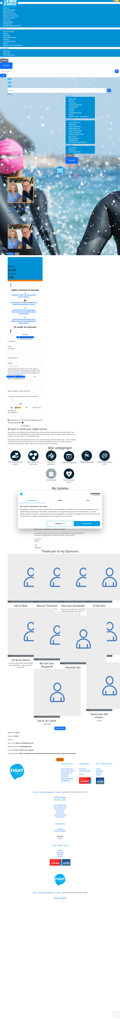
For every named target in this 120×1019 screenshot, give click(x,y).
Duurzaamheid (73, 106)
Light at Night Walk (75, 126)
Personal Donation (26, 337)
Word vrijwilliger (8, 21)
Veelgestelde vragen (9, 41)
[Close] (4, 176)
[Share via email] (9, 212)
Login (3, 76)
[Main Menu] (1, 165)
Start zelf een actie (74, 122)
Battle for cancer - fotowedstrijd (13, 45)
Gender (10, 363)
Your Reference (12, 412)
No (35, 377)
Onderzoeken (4, 48)
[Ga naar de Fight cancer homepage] (17, 771)
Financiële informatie (9, 37)
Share (17, 254)
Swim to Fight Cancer (9, 14)
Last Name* (11, 349)
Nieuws (5, 33)
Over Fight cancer (8, 31)
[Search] (117, 71)
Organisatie (6, 35)
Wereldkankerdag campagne (12, 25)
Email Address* (12, 358)
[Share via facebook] (8, 212)
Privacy (35, 792)
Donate (11, 254)
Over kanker (7, 53)
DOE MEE (6, 66)
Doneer (81, 774)
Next (20, 404)
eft (26, 407)
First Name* (11, 341)
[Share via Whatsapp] (12, 212)
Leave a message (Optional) (16, 379)
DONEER (4, 61)
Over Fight (3, 28)
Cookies (57, 792)
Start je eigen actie (67, 769)
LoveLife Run (73, 124)
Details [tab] (60, 500)
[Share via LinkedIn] (11, 212)
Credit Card (36, 407)
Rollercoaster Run (8, 12)
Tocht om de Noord (9, 18)
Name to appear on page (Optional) (19, 391)
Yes (16, 377)
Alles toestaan (87, 523)
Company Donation (26, 339)
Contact (5, 43)
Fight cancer (72, 99)
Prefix (9, 347)
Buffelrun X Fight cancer (10, 16)
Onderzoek (6, 51)
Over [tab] (88, 500)
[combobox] (25, 366)
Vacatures (6, 39)
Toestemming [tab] (31, 500)
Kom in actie (69, 119)
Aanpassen (58, 523)
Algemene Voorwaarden (46, 792)
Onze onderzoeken (9, 55)
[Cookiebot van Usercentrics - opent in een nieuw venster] (92, 494)
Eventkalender (7, 23)
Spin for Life (7, 20)
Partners (71, 110)
